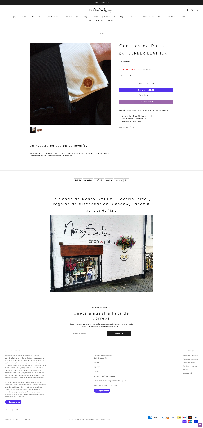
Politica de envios (189, 362)
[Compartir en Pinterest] (136, 127)
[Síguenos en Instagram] (12, 410)
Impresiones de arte (168, 17)
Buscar (185, 369)
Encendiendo (148, 17)
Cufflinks (78, 180)
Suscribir (119, 333)
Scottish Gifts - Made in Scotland (63, 17)
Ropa (86, 17)
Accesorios (37, 17)
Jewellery (109, 180)
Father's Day (88, 180)
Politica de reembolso (190, 359)
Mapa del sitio (188, 373)
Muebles (134, 17)
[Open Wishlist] (200, 425)
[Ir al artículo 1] (33, 130)
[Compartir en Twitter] (133, 127)
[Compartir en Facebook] (130, 127)
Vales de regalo (96, 20)
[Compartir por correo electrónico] (139, 127)
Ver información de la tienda (131, 122)
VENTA (111, 20)
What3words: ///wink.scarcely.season (107, 385)
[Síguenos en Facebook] (6, 410)
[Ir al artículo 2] (39, 130)
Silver (126, 180)
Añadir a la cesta (146, 83)
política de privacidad (190, 355)
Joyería (24, 17)
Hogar (101, 34)
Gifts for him (99, 180)
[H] (14, 17)
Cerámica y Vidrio (101, 17)
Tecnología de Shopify (103, 419)
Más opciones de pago (146, 95)
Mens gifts (118, 180)
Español (28, 419)
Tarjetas (186, 17)
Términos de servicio (190, 366)
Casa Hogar (119, 17)
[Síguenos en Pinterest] (17, 410)
